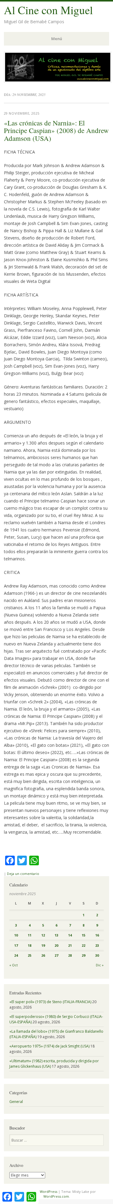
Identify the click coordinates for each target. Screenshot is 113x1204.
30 (97, 955)
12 (43, 935)
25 (29, 955)
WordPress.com (56, 1196)
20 (56, 945)
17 (16, 945)
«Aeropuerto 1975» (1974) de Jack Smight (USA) (49, 1046)
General (16, 1101)
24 (16, 955)
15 (83, 935)
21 (70, 945)
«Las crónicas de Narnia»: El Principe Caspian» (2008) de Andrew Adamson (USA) (56, 130)
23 (97, 945)
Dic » (100, 965)
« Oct (13, 965)
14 (70, 935)
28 (70, 955)
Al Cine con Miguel (48, 9)
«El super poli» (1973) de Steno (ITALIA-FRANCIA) (50, 1001)
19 (43, 945)
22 (83, 945)
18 (29, 945)
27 (56, 955)
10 (16, 935)
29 (83, 955)
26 (43, 955)
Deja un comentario (23, 873)
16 (97, 935)
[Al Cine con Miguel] (57, 81)
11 (29, 935)
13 (56, 935)
